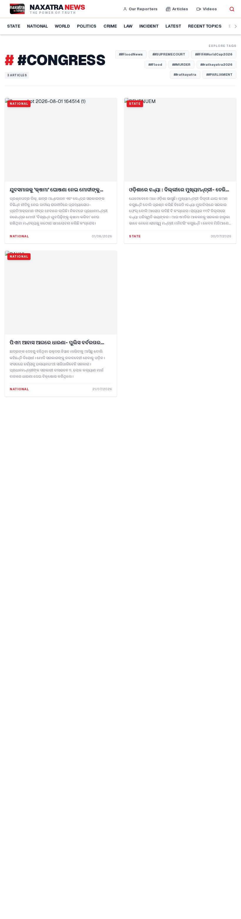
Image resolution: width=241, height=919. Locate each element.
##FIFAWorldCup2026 (213, 54)
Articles (180, 8)
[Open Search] (231, 9)
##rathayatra (185, 74)
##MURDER (181, 64)
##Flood (155, 64)
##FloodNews (131, 54)
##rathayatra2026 (216, 64)
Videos (210, 8)
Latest (173, 26)
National (37, 26)
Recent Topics (204, 26)
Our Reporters (143, 8)
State (13, 26)
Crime (110, 26)
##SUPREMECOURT (169, 54)
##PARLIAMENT (219, 74)
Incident (148, 26)
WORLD (62, 26)
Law (128, 26)
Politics (86, 26)
